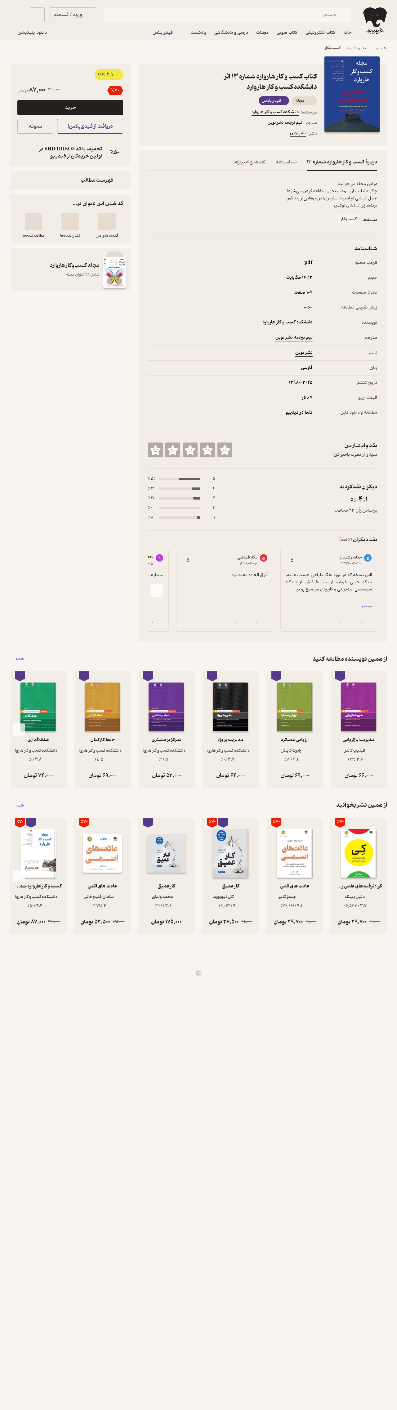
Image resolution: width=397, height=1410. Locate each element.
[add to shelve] (107, 221)
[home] (374, 20)
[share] (196, 134)
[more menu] (151, 134)
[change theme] (17, 14)
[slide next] (156, 590)
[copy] (23, 152)
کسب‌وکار (333, 48)
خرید (70, 108)
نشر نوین (298, 133)
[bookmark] (166, 134)
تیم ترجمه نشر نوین (285, 122)
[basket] (37, 14)
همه (20, 659)
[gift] (181, 134)
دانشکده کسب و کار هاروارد (275, 112)
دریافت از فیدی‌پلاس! (90, 126)
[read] (33, 221)
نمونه (35, 126)
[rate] (224, 450)
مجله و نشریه (357, 48)
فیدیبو (380, 48)
